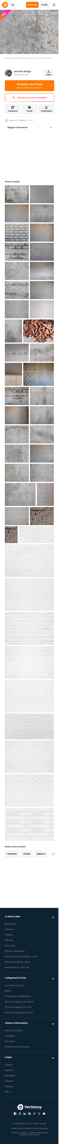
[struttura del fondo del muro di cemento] (17, 192)
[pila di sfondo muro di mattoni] (17, 269)
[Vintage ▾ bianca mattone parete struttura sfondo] (22, 816)
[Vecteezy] (5, 5)
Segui (48, 74)
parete (26, 1135)
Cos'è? (30, 120)
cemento (12, 1135)
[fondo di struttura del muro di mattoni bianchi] (29, 1008)
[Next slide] (47, 1135)
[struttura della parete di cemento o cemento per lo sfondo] (17, 212)
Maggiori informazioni (17, 125)
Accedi (45, 4)
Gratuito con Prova (29, 85)
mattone (41, 1135)
